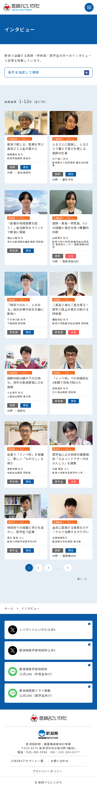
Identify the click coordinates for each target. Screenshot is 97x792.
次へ (79, 579)
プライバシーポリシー (47, 771)
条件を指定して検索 (23, 72)
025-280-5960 (37, 752)
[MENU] (89, 7)
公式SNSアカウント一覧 (27, 761)
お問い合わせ (60, 761)
